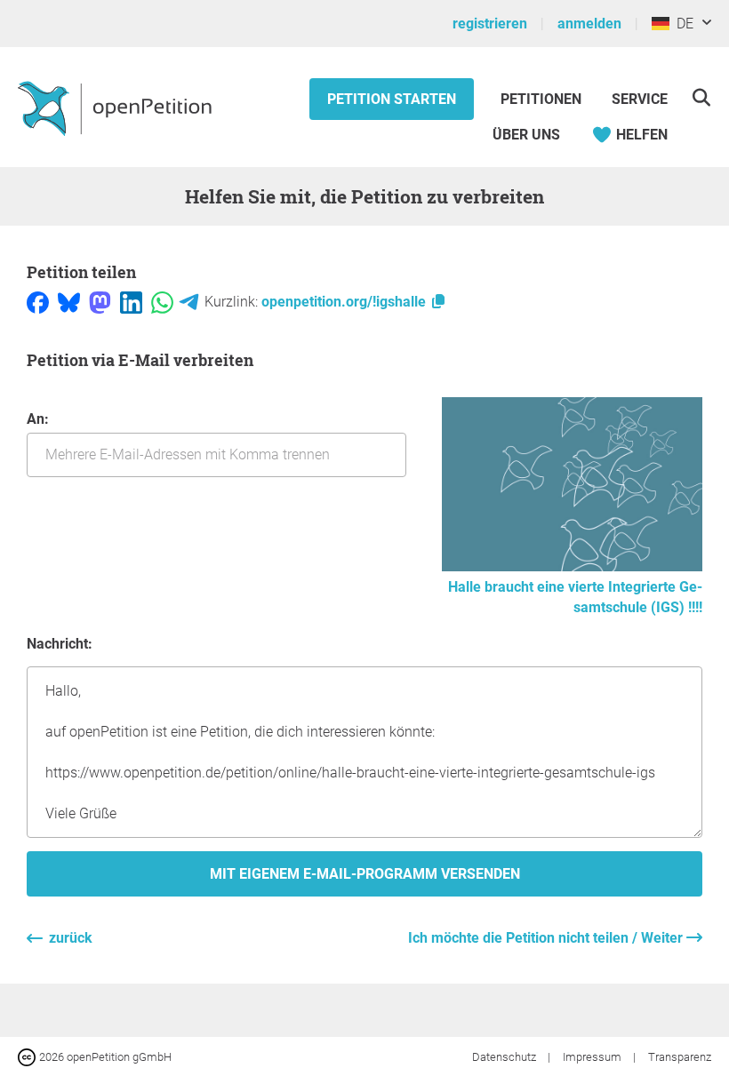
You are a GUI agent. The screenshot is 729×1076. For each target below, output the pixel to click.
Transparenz (679, 1057)
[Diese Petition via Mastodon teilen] (100, 301)
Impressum (593, 1057)
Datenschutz (505, 1057)
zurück (70, 937)
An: (38, 418)
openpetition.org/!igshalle (345, 301)
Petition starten (391, 99)
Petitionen (543, 99)
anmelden (589, 23)
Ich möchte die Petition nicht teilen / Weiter (547, 937)
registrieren (490, 23)
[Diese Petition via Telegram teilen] (189, 301)
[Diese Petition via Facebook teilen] (38, 301)
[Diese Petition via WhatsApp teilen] (162, 301)
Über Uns (526, 134)
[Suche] (701, 97)
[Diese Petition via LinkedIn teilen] (131, 301)
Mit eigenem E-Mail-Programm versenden (365, 873)
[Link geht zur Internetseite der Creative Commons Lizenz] (28, 1056)
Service (640, 99)
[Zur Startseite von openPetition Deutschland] (117, 107)
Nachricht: (59, 643)
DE (681, 23)
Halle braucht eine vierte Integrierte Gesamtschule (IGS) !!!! (575, 597)
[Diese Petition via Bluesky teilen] (69, 301)
